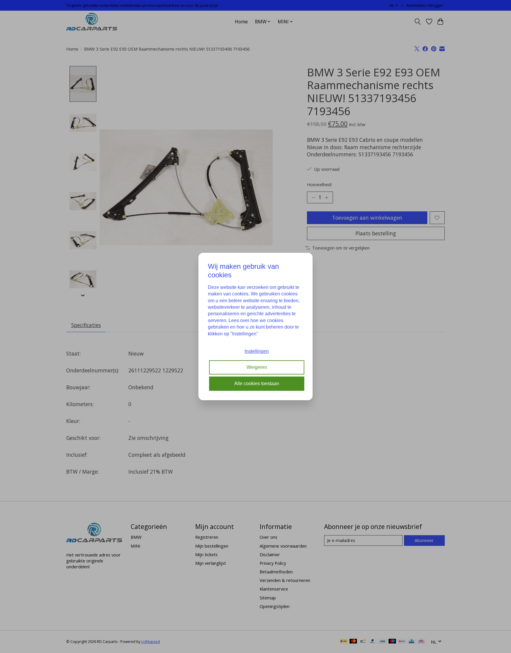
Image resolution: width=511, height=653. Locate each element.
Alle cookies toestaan (256, 383)
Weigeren (257, 367)
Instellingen (257, 351)
